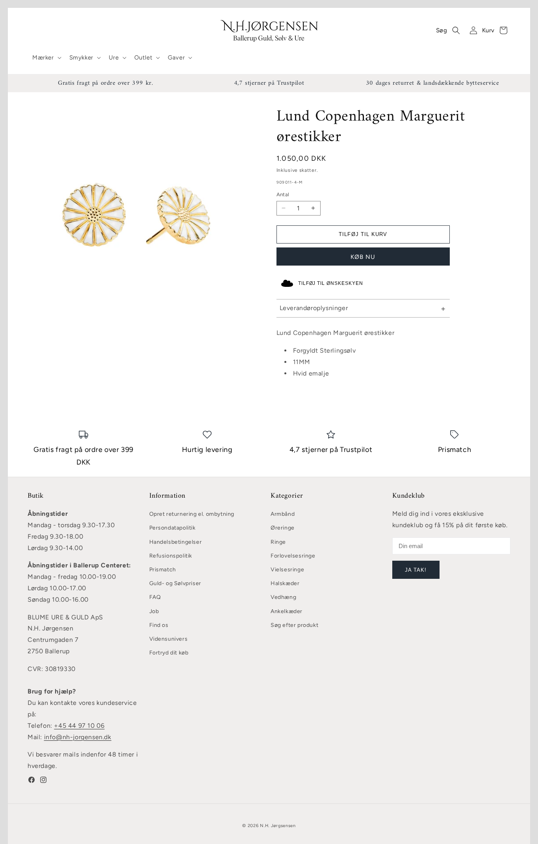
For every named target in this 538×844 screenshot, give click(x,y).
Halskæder (285, 583)
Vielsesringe (287, 569)
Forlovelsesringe (293, 555)
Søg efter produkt (294, 625)
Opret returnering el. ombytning (192, 514)
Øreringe (283, 527)
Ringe (278, 542)
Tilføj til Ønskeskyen (330, 283)
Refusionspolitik (171, 555)
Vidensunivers (168, 639)
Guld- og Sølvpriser (175, 583)
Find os (159, 625)
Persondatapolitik (172, 527)
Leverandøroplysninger (314, 308)
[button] (46, 58)
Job (154, 611)
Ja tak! (416, 570)
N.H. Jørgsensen (278, 825)
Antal (282, 194)
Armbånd (283, 514)
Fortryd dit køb (169, 652)
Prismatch (162, 569)
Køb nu (363, 256)
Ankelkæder (286, 611)
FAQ (155, 597)
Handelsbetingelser (175, 542)
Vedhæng (283, 597)
